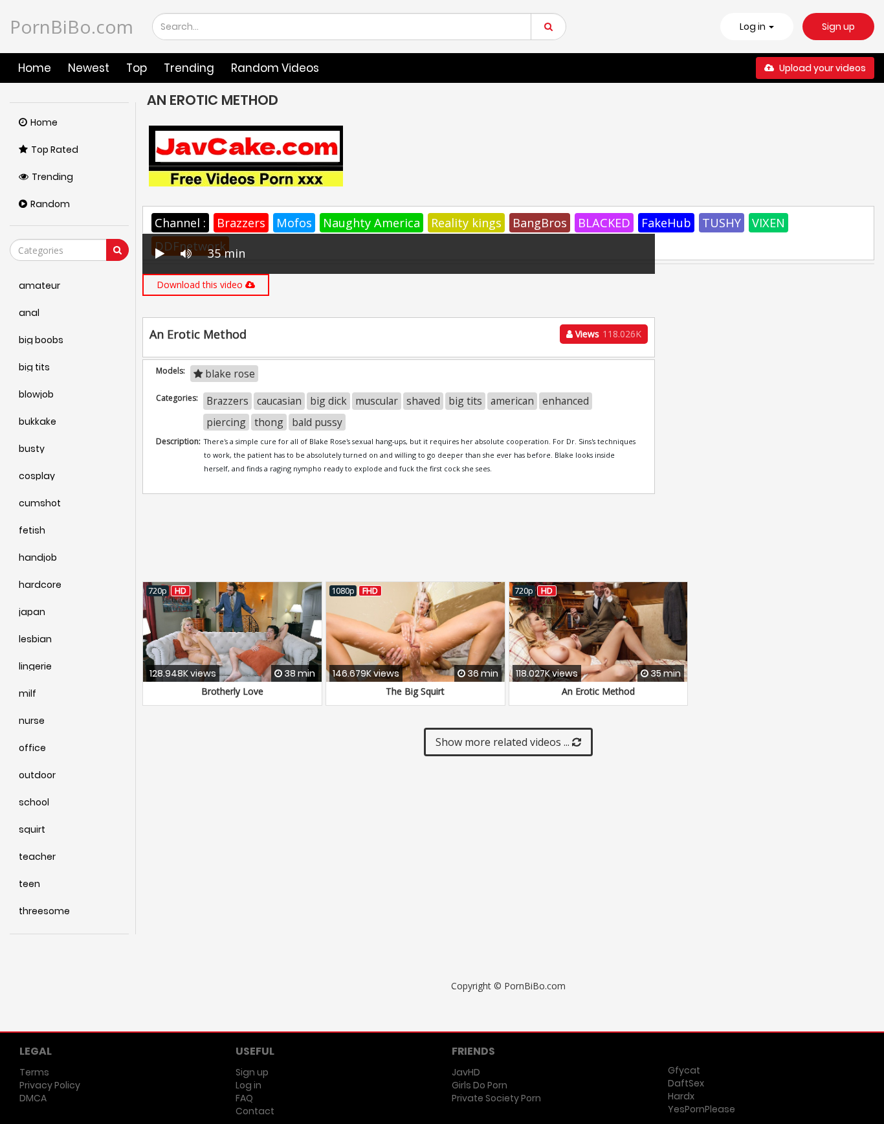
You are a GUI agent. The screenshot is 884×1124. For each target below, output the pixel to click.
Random (50, 203)
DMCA (33, 1098)
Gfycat (684, 1070)
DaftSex (686, 1083)
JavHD (466, 1072)
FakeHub (666, 222)
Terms (34, 1072)
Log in (248, 1085)
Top (136, 68)
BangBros (540, 222)
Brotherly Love (232, 691)
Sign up (838, 26)
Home (34, 68)
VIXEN (768, 222)
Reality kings (466, 222)
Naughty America (371, 222)
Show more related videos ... (504, 742)
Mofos (294, 222)
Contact (255, 1111)
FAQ (244, 1098)
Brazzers (241, 222)
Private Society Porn (496, 1098)
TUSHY (721, 222)
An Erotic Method (598, 691)
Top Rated (54, 149)
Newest (88, 68)
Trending (189, 68)
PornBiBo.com (71, 26)
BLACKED (604, 222)
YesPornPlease (701, 1109)
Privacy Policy (49, 1085)
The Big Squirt (415, 691)
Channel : (180, 222)
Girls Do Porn (479, 1085)
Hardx (681, 1096)
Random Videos (275, 68)
